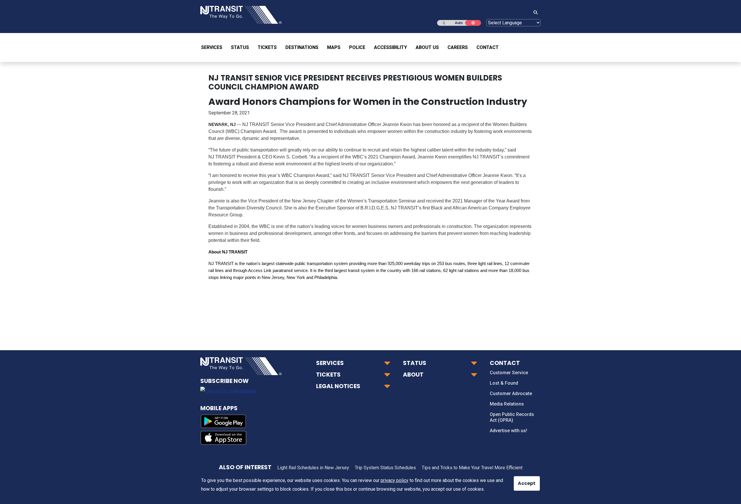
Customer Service (509, 372)
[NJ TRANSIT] (241, 14)
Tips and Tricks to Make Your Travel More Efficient (472, 467)
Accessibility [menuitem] (390, 47)
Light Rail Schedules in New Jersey (313, 467)
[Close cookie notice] (522, 480)
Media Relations (507, 404)
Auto (459, 23)
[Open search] (534, 12)
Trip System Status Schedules (385, 467)
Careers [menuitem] (457, 47)
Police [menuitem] (357, 47)
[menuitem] (214, 47)
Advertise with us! (508, 430)
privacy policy (394, 480)
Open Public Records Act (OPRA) (512, 417)
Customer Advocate (511, 393)
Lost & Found (504, 383)
